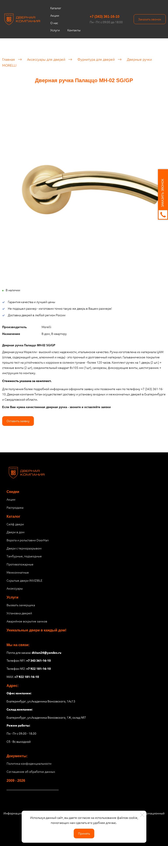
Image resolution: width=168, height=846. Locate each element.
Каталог (55, 8)
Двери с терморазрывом (24, 548)
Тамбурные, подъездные (24, 556)
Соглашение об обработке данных (31, 771)
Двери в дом (15, 532)
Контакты (73, 30)
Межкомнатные (18, 572)
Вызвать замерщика (21, 605)
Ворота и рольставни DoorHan (28, 540)
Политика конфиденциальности (29, 763)
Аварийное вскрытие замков (27, 621)
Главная (8, 59)
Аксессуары (15, 588)
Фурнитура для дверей (96, 59)
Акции (54, 15)
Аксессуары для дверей (46, 59)
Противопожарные (20, 564)
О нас (54, 23)
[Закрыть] (142, 815)
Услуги (55, 30)
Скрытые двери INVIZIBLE (24, 580)
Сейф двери (15, 524)
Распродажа (15, 507)
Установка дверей (19, 613)
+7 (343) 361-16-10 (104, 16)
